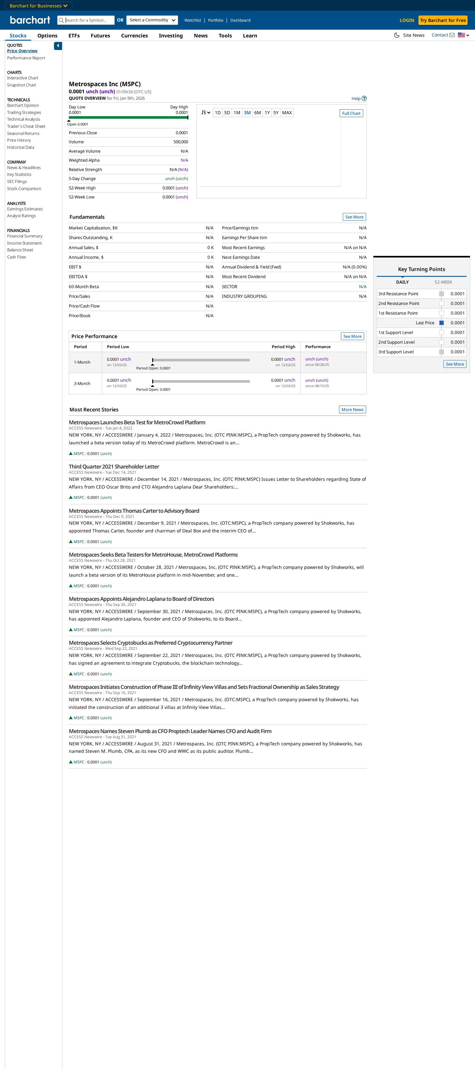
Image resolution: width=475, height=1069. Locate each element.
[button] (463, 35)
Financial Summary (25, 236)
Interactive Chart (22, 78)
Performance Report (26, 58)
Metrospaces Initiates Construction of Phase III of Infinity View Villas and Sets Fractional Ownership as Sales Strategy (204, 687)
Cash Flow (16, 257)
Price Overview (22, 51)
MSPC (79, 453)
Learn (250, 35)
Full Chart (351, 113)
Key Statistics (19, 174)
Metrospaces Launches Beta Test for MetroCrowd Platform (137, 422)
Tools (225, 35)
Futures (100, 35)
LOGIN (407, 20)
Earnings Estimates (24, 209)
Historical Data (20, 147)
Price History (19, 140)
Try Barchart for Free (443, 20)
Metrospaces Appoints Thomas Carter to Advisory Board (134, 511)
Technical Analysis (23, 119)
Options (47, 35)
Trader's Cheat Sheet (26, 126)
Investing (171, 35)
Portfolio (215, 20)
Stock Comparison (24, 188)
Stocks (18, 35)
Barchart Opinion (23, 105)
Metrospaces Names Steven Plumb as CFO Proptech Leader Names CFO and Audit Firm (170, 731)
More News (353, 409)
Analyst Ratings (21, 215)
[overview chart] (281, 156)
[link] (359, 98)
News (201, 35)
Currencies (134, 35)
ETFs (74, 35)
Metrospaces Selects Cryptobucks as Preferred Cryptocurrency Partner (150, 643)
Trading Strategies (24, 112)
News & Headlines (24, 167)
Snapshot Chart (21, 85)
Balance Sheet (20, 250)
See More (354, 217)
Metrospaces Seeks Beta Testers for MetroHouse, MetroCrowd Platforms (153, 554)
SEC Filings (17, 181)
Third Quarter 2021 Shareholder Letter (114, 466)
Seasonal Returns (23, 133)
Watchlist (193, 20)
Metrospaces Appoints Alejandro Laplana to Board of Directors (141, 599)
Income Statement (24, 243)
